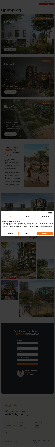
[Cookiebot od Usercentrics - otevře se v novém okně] (47, 213)
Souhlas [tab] (9, 216)
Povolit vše (45, 233)
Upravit (26, 233)
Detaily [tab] (27, 216)
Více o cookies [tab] (45, 216)
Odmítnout (10, 233)
